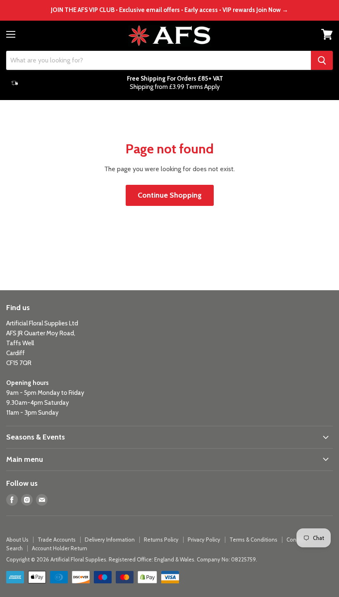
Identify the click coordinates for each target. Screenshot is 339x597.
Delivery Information (110, 539)
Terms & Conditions (253, 539)
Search (14, 548)
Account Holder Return (59, 548)
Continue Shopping (170, 195)
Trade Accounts (57, 539)
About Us (17, 539)
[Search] (322, 60)
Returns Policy (161, 539)
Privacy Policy (204, 539)
